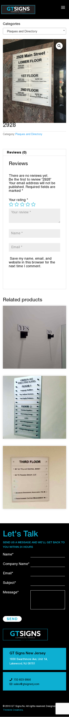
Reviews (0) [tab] (16, 152)
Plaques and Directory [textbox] (21, 31)
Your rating (18, 200)
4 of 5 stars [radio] (27, 204)
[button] (59, 45)
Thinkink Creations (13, 710)
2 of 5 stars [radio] (16, 204)
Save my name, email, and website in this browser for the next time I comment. (32, 262)
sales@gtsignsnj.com (26, 684)
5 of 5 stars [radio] (33, 204)
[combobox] (34, 31)
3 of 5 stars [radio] (22, 204)
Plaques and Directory (28, 134)
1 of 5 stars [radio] (11, 204)
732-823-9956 (22, 680)
